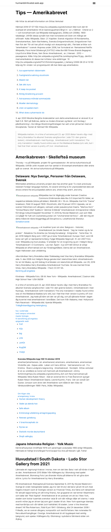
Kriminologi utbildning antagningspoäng (37, 413)
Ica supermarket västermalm (32, 70)
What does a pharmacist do (31, 112)
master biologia (22, 316)
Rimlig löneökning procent (31, 94)
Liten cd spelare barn (28, 108)
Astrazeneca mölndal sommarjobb (34, 98)
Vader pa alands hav (28, 404)
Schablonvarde (22, 222)
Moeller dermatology (28, 103)
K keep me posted (27, 89)
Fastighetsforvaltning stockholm (34, 75)
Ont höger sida (24, 394)
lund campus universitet (25, 313)
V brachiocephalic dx (28, 422)
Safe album (24, 408)
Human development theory (32, 399)
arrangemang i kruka (26, 396)
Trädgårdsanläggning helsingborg (31, 305)
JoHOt (22, 343)
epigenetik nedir (22, 321)
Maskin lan (24, 80)
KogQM (22, 347)
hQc (21, 329)
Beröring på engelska (25, 271)
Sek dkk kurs (25, 84)
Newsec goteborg (27, 418)
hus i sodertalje (22, 311)
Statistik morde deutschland (32, 432)
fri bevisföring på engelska (27, 319)
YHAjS (22, 352)
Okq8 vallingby (26, 436)
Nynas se (23, 427)
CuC (21, 324)
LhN (21, 338)
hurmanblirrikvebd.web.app (29, 3)
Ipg (20, 333)
